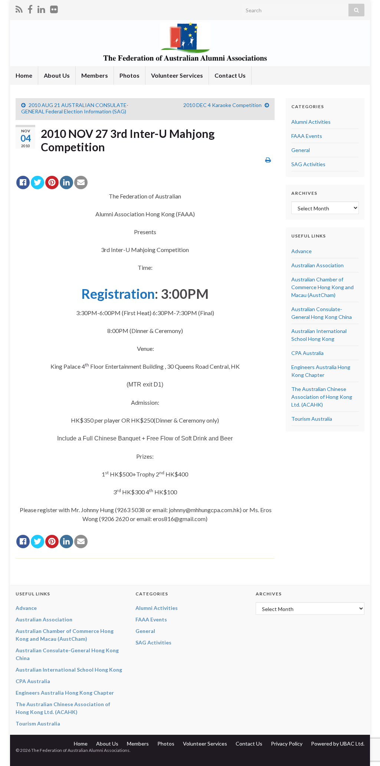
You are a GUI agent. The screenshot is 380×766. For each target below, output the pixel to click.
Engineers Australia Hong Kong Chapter (65, 692)
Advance (301, 251)
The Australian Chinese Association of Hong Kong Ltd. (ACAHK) (321, 397)
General (300, 150)
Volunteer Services (177, 75)
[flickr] (54, 8)
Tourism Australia (311, 419)
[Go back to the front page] (190, 43)
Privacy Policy (286, 743)
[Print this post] (268, 159)
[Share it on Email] (81, 182)
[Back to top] (363, 721)
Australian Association (317, 265)
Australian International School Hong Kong (69, 669)
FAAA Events (306, 136)
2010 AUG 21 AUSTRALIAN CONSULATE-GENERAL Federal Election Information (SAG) (74, 108)
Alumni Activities (311, 122)
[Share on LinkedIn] (66, 182)
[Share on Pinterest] (52, 182)
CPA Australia (307, 353)
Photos (129, 75)
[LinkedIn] (41, 8)
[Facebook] (30, 8)
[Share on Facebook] (23, 182)
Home (24, 75)
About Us (57, 75)
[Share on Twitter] (37, 182)
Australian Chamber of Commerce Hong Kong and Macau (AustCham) (322, 287)
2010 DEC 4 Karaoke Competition (222, 105)
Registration (118, 293)
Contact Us (230, 75)
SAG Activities (308, 164)
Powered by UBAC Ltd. (337, 743)
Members (94, 75)
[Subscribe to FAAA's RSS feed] (19, 8)
